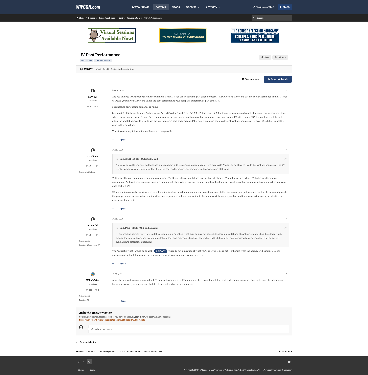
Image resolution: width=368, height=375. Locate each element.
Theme (81, 370)
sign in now (140, 316)
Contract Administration (122, 69)
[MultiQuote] (113, 140)
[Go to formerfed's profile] (93, 219)
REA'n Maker (93, 280)
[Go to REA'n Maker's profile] (93, 274)
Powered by (277, 370)
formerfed (92, 225)
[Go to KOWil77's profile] (81, 69)
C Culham (93, 156)
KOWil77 (88, 69)
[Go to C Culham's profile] (93, 150)
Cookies (93, 370)
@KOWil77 (161, 251)
